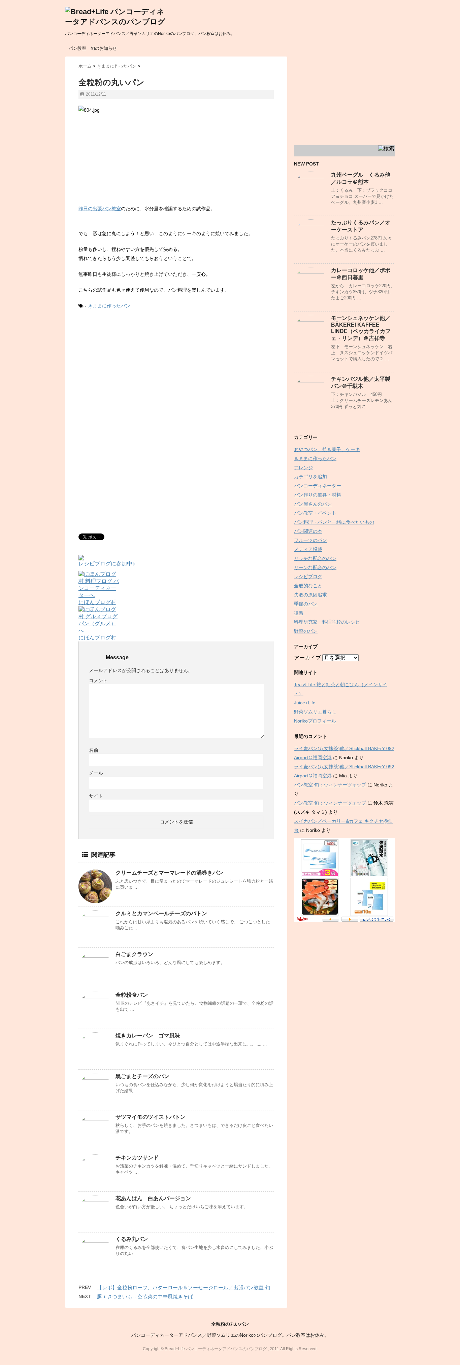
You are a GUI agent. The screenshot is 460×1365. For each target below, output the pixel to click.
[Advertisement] (135, 371)
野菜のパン (306, 631)
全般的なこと (308, 585)
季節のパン (306, 603)
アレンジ (303, 467)
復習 (298, 613)
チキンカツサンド (137, 1157)
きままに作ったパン (109, 305)
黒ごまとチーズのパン (142, 1076)
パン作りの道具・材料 (317, 494)
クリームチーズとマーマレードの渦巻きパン (169, 873)
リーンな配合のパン (315, 567)
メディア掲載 (308, 549)
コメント (98, 680)
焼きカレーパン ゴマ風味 (148, 1035)
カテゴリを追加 (310, 476)
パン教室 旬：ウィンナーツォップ (330, 784)
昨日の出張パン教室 (99, 208)
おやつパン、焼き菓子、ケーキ (327, 449)
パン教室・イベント (315, 513)
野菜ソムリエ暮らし (315, 711)
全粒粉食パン (132, 995)
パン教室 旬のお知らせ (93, 48)
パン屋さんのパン (313, 504)
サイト (96, 796)
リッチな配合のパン (315, 558)
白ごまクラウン (134, 954)
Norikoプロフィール (315, 721)
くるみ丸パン (132, 1239)
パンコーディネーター (317, 485)
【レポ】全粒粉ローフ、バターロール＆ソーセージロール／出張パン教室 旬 (183, 1287)
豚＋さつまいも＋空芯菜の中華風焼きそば (145, 1296)
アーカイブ (307, 658)
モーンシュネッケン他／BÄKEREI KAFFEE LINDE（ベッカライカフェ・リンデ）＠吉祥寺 (361, 328)
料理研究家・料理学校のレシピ (327, 622)
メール (96, 773)
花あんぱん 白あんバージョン (153, 1198)
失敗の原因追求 (310, 594)
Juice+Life (305, 702)
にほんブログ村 (97, 602)
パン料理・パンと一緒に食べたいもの (334, 522)
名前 (93, 750)
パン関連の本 (308, 531)
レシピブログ (308, 576)
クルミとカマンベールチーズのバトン (161, 913)
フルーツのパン (310, 540)
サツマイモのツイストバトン (151, 1117)
